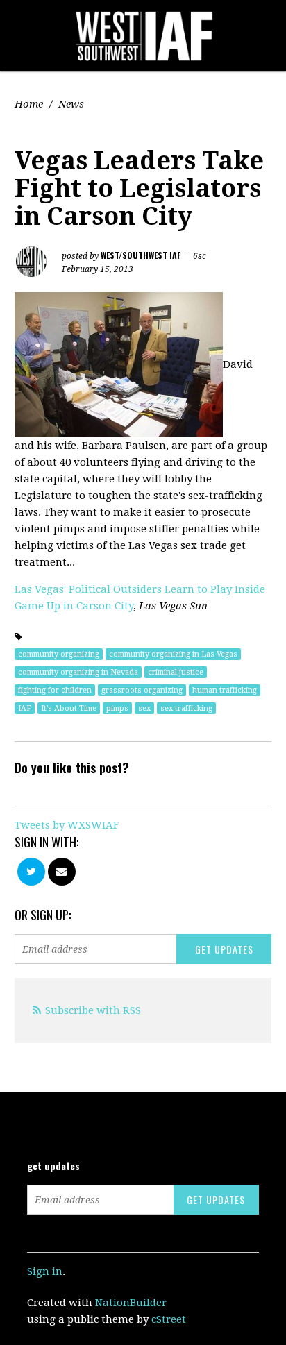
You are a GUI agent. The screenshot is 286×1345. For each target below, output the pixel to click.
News (71, 104)
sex (144, 708)
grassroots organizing (142, 690)
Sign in (44, 1271)
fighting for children (55, 690)
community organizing (58, 654)
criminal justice (175, 672)
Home (29, 104)
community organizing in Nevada (78, 672)
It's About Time (68, 708)
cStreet (168, 1319)
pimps (117, 708)
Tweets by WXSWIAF (67, 825)
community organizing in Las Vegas (173, 654)
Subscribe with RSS (93, 1010)
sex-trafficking (186, 708)
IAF (24, 708)
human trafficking (224, 690)
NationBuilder (131, 1302)
